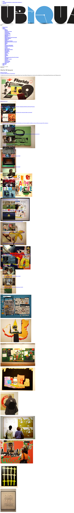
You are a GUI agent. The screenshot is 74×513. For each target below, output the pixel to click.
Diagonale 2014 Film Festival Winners (27, 106)
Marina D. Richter (3, 72)
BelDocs (6, 29)
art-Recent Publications (5, 73)
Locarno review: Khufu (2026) (9, 144)
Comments (5, 306)
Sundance (6, 55)
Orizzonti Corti (7, 48)
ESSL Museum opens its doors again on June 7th (9, 106)
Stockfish (6, 54)
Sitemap (4, 290)
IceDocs (6, 43)
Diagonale (6, 34)
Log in (3, 305)
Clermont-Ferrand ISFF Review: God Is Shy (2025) (13, 221)
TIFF (5, 56)
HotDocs (6, 42)
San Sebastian (7, 51)
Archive (1, 296)
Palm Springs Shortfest (9, 49)
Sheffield (6, 52)
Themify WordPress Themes (12, 310)
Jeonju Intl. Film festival (9, 45)
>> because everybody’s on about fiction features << (12, 2)
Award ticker (5, 63)
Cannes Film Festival (8, 31)
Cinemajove (7, 32)
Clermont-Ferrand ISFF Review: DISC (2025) (11, 276)
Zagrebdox (6, 58)
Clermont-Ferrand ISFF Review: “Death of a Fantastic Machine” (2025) (17, 254)
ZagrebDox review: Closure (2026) (10, 177)
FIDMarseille (7, 39)
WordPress (6, 310)
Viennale (6, 59)
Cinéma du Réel (7, 33)
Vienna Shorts (7, 60)
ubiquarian (2, 309)
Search (1, 24)
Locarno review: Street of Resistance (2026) (11, 155)
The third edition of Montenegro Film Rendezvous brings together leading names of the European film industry (25, 123)
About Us (4, 3)
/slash (6, 53)
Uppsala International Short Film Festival (12, 57)
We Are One (7, 62)
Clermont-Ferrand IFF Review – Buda (10, 199)
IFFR (5, 44)
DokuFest (6, 36)
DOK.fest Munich (7, 35)
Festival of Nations (8, 38)
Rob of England (6, 188)
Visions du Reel (7, 61)
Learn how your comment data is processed (23, 112)
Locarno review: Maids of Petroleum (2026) (11, 166)
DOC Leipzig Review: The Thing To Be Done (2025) (13, 287)
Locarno (6, 47)
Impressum (4, 291)
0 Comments (12, 73)
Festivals (4, 28)
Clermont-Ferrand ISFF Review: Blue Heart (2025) (13, 210)
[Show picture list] (3, 101)
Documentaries (5, 27)
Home (4, 1)
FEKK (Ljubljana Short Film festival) (11, 37)
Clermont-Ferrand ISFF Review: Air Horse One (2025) (13, 265)
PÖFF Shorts (7, 50)
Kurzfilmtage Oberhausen (9, 46)
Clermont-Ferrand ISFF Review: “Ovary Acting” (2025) (14, 232)
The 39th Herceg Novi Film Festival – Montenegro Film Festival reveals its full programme (21, 134)
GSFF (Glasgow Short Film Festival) (11, 41)
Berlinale (6, 30)
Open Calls (4, 64)
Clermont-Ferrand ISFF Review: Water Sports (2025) (13, 243)
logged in (7, 110)
